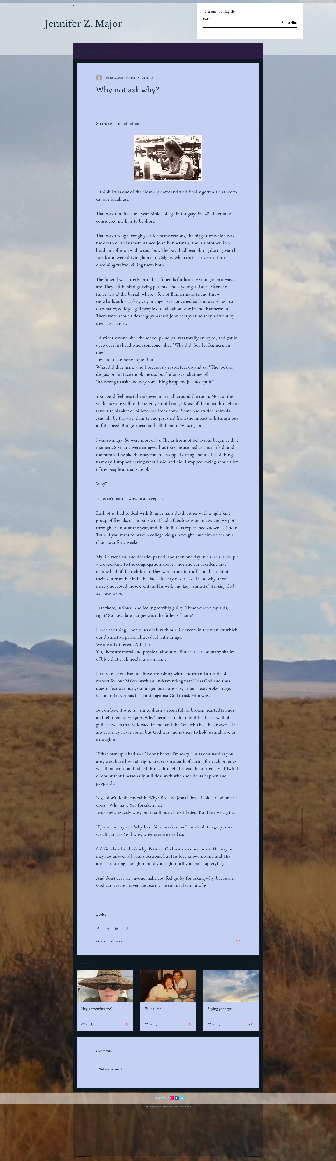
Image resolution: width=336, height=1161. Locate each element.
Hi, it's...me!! (154, 1008)
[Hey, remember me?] (105, 986)
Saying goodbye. (220, 1008)
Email (205, 19)
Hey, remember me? (97, 1008)
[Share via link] (126, 929)
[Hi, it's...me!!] (168, 986)
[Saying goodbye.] (231, 986)
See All (255, 962)
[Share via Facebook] (98, 929)
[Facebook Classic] (177, 1098)
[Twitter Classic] (182, 1098)
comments (111, 51)
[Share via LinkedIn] (117, 929)
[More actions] (237, 78)
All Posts (85, 51)
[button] (254, 51)
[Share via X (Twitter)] (107, 929)
